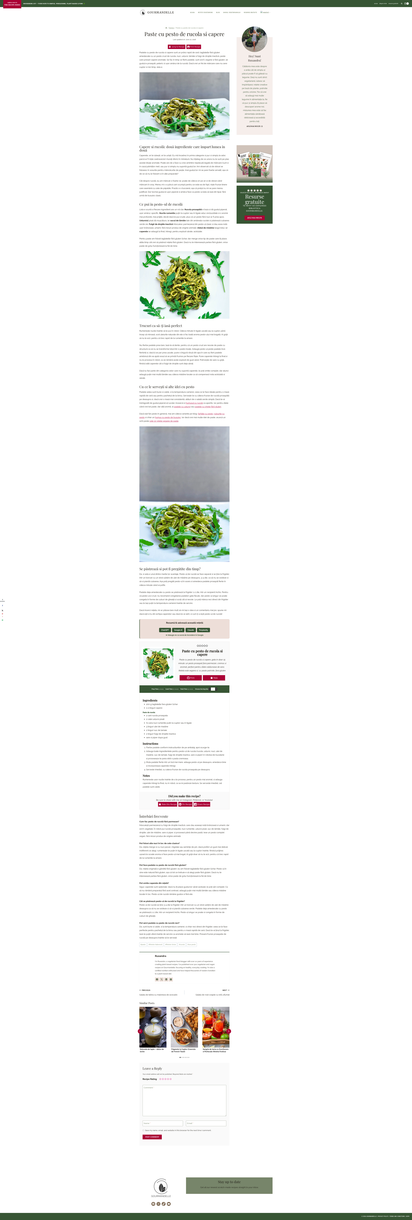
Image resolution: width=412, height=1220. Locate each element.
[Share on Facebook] (2, 605)
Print (192, 678)
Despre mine (383, 3)
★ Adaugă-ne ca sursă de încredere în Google (185, 635)
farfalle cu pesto (205, 414)
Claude (191, 630)
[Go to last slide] (140, 1031)
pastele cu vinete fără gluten (208, 406)
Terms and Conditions (397, 1216)
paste (143, 944)
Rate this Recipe (169, 804)
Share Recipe (203, 804)
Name (147, 1123)
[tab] (180, 1057)
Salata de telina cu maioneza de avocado (158, 992)
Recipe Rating (150, 1079)
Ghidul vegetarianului (232, 12)
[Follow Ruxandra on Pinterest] (171, 979)
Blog (218, 12)
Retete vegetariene (205, 12)
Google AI (178, 630)
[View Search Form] (401, 3)
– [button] (209, 689)
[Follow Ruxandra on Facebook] (157, 979)
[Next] (228, 1031)
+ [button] (216, 689)
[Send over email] (2, 620)
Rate (215, 678)
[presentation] (153, 1027)
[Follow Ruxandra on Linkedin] (166, 979)
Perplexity (203, 630)
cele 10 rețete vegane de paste (164, 421)
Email (190, 1123)
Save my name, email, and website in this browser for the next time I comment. (178, 1130)
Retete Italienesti (155, 944)
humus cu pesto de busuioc (168, 417)
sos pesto (192, 944)
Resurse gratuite (393, 3)
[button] (198, 645)
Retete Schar (170, 944)
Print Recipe (195, 47)
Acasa (376, 3)
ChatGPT (165, 630)
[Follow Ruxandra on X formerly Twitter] (162, 979)
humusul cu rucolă (194, 403)
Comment (149, 1087)
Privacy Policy (383, 1216)
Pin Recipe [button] (187, 804)
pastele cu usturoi (182, 406)
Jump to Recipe (178, 47)
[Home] (166, 28)
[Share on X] (2, 610)
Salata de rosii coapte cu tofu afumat (212, 992)
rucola (182, 944)
